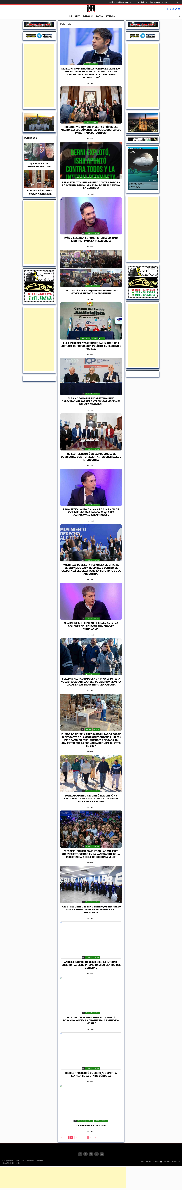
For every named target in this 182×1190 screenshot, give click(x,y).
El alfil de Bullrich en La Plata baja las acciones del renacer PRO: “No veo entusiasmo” (91, 626)
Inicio (70, 16)
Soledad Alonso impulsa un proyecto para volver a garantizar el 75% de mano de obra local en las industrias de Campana (91, 681)
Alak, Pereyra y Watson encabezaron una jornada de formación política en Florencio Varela (91, 346)
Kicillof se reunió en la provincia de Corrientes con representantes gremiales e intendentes (91, 456)
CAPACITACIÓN (85, 338)
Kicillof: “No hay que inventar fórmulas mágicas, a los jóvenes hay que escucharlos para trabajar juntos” (91, 130)
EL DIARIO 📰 (88, 16)
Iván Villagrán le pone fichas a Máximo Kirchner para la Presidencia (91, 239)
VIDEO (107, 178)
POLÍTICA (94, 64)
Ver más (90, 83)
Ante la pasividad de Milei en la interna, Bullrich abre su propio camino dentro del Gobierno (91, 965)
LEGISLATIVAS (88, 178)
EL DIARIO (87, 64)
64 (90, 1137)
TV (102, 178)
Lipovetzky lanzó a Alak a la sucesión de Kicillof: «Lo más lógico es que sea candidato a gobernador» (91, 512)
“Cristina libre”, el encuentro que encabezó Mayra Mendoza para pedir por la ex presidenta (91, 909)
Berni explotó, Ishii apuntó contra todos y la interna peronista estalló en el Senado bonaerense (91, 185)
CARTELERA (110, 16)
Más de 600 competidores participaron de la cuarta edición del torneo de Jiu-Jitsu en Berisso (130, 2)
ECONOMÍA (81, 1121)
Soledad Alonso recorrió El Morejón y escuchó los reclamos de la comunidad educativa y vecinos (91, 798)
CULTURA (99, 16)
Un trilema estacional (91, 1125)
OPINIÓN (97, 1121)
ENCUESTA (96, 730)
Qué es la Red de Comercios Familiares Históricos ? (39, 166)
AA (74, 178)
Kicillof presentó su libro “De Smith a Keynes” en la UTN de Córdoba (91, 1074)
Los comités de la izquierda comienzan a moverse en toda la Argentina (91, 292)
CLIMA (77, 16)
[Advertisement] (39, 75)
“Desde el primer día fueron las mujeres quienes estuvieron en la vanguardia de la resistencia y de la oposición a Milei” (91, 854)
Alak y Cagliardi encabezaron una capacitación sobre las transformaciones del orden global (91, 401)
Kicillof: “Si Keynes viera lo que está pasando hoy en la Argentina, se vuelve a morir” (91, 1020)
